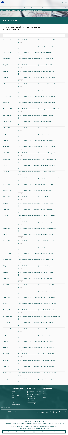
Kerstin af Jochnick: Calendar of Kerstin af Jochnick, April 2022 (33, 203)
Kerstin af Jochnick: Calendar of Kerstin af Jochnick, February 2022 (34, 215)
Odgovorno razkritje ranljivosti (33, 403)
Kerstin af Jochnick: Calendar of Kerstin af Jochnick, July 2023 (32, 115)
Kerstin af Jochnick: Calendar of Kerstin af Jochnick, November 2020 (34, 303)
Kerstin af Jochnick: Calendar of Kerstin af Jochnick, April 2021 (33, 272)
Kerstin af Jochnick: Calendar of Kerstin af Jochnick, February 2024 (34, 77)
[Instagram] (56, 412)
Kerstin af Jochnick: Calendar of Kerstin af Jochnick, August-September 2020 (36, 316)
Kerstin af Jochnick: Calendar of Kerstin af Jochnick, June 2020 (33, 328)
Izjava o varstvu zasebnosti (33, 394)
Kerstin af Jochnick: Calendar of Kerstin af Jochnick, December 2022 (34, 159)
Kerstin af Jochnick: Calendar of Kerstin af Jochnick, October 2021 (34, 240)
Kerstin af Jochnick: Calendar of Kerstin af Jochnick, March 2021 (33, 278)
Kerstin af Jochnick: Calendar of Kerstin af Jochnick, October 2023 (34, 102)
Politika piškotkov (31, 396)
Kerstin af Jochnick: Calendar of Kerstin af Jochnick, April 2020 (33, 341)
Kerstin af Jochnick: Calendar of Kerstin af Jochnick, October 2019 (34, 379)
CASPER (44, 395)
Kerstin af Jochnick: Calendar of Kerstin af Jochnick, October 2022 (34, 171)
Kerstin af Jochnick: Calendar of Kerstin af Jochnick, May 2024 (33, 58)
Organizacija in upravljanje (17, 10)
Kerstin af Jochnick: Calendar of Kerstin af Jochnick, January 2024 (33, 83)
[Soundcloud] (62, 412)
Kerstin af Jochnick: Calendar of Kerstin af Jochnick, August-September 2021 (36, 247)
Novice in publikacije (46, 7)
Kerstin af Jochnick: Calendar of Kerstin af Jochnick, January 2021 (33, 291)
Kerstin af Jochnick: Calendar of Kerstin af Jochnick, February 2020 (34, 354)
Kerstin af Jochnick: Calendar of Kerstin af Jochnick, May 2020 (33, 335)
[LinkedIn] (53, 412)
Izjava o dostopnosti (31, 402)
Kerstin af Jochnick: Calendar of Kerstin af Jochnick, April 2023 (33, 134)
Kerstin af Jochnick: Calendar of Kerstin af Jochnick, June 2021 (33, 259)
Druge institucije (15, 395)
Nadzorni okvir (13, 7)
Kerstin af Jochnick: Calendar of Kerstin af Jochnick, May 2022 (33, 196)
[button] (64, 2)
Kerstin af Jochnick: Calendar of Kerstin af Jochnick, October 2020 (34, 310)
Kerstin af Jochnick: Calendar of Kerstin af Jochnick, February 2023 (34, 146)
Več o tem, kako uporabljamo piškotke (41, 428)
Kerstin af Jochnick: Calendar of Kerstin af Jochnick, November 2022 (34, 165)
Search (62, 2)
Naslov (13, 399)
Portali (43, 391)
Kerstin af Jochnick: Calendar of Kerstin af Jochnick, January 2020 (33, 360)
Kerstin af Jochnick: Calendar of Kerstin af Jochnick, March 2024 (33, 71)
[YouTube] (59, 412)
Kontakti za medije (16, 402)
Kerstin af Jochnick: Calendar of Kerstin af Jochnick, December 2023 (34, 90)
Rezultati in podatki (35, 7)
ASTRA (43, 393)
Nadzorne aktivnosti (24, 7)
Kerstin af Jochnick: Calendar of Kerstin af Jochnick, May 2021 (33, 266)
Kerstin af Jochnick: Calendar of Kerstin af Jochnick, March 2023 (33, 140)
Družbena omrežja (16, 404)
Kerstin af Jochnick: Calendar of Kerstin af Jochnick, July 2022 (32, 184)
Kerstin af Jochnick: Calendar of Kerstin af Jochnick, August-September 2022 (36, 178)
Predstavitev (4, 7)
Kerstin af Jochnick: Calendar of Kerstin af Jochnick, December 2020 (34, 297)
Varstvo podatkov (31, 400)
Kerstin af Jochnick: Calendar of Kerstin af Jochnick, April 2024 (33, 65)
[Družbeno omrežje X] (51, 412)
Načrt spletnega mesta (6, 407)
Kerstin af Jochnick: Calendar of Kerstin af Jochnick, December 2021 (34, 228)
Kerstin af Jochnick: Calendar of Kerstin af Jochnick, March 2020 (33, 347)
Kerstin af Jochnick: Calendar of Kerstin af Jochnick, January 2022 (33, 222)
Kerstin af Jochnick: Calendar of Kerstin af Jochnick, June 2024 (33, 52)
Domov (2, 10)
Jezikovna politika (31, 398)
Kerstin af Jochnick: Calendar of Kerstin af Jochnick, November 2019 (34, 372)
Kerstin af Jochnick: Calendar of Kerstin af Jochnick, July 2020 (32, 322)
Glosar (13, 393)
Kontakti (13, 397)
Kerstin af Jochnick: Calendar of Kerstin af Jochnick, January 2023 (33, 152)
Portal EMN (44, 397)
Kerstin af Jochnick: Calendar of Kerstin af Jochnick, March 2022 (33, 209)
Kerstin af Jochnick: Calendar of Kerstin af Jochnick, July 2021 (32, 253)
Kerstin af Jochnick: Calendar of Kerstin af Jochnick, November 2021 (34, 234)
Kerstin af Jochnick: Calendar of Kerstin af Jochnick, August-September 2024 (36, 39)
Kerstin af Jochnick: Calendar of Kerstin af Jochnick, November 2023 (34, 96)
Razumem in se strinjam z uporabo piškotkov (18, 431)
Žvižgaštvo (44, 399)
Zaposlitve (14, 391)
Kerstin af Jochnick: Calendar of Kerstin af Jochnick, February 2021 (34, 284)
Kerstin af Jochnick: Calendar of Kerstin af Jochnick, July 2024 (32, 46)
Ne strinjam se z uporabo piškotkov (49, 431)
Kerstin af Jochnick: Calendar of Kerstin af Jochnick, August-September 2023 (36, 109)
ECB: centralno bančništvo (59, 7)
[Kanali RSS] (65, 412)
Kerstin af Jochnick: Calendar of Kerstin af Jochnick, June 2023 (33, 121)
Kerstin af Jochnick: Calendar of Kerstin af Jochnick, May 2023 (33, 127)
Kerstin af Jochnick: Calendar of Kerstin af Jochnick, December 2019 (34, 366)
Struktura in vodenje (27, 10)
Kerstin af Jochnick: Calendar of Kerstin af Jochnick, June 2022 (33, 190)
